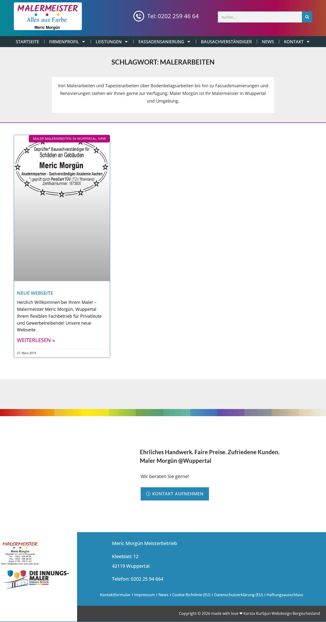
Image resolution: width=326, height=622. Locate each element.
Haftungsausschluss (285, 594)
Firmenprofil (64, 41)
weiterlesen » (36, 340)
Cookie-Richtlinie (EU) (191, 594)
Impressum (144, 594)
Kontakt (294, 41)
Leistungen (109, 41)
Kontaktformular (115, 594)
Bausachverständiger (226, 41)
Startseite (27, 41)
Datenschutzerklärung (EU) (238, 594)
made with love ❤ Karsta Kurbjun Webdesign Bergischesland (265, 613)
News (268, 41)
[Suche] (307, 16)
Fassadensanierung (161, 41)
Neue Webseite (35, 293)
